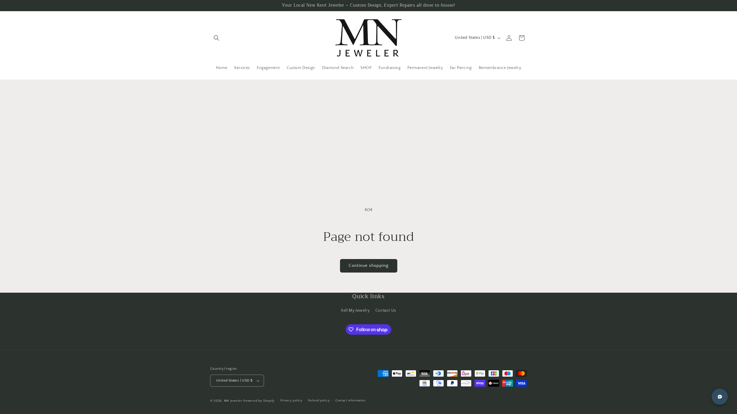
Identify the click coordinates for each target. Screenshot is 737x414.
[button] (216, 38)
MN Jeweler (233, 400)
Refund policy (319, 400)
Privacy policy (291, 400)
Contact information (350, 400)
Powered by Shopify (259, 400)
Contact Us (385, 310)
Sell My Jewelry (355, 310)
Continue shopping (369, 265)
